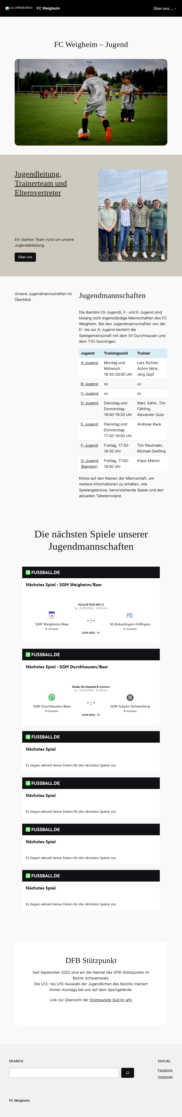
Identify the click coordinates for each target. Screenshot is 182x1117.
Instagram (165, 1077)
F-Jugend (89, 445)
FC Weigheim (48, 8)
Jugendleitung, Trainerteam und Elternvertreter (41, 183)
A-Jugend (89, 363)
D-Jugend (89, 403)
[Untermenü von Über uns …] (175, 8)
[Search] (127, 1073)
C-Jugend (89, 393)
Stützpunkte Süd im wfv (111, 1000)
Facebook (165, 1070)
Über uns (25, 257)
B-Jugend (89, 384)
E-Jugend (89, 424)
